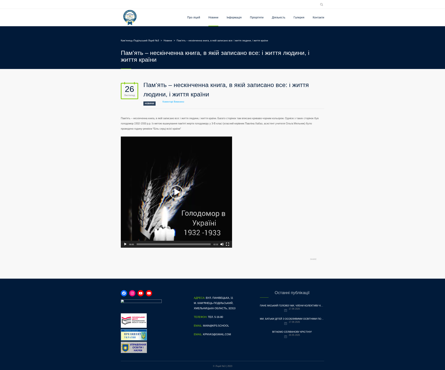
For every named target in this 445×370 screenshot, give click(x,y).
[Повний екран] (227, 244)
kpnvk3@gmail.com (217, 334)
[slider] (174, 244)
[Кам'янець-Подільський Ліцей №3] (130, 17)
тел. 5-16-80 (215, 316)
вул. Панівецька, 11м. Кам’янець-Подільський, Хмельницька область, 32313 (214, 303)
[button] (176, 192)
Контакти (318, 17)
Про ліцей (193, 17)
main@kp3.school (216, 325)
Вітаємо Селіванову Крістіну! (292, 331)
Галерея (299, 17)
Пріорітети (257, 17)
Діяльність (278, 17)
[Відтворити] (125, 244)
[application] (176, 192)
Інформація (234, 17)
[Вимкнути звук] (222, 244)
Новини (213, 17)
